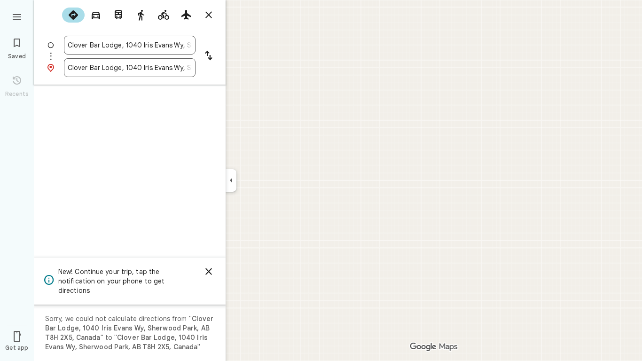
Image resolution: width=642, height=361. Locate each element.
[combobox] (130, 45)
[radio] (73, 15)
